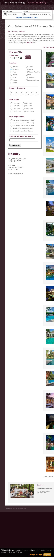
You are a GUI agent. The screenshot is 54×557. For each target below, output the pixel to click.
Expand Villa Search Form (27, 17)
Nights (25, 11)
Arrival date (7, 11)
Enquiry (30, 42)
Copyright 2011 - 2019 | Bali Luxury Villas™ (16, 508)
